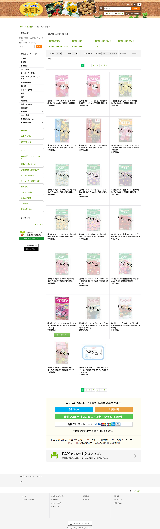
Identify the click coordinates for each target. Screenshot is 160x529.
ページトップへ (136, 491)
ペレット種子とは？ (28, 175)
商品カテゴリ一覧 (58, 496)
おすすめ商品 (57, 503)
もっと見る (39, 224)
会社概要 (24, 131)
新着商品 (55, 499)
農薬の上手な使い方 (28, 164)
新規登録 (120, 13)
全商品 (23, 58)
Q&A (23, 151)
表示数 (52, 53)
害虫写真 (24, 187)
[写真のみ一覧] (129, 53)
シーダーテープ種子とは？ (31, 181)
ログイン (110, 13)
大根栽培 (24, 204)
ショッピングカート (28, 499)
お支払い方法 (26, 136)
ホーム (24, 496)
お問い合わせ (26, 142)
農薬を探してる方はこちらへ (31, 157)
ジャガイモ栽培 (26, 192)
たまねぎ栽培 (26, 198)
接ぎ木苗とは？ (26, 209)
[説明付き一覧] (135, 53)
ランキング (56, 506)
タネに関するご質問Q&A (30, 170)
